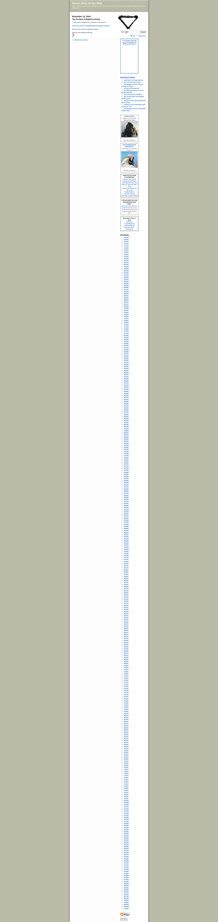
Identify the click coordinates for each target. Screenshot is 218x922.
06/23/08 (126, 852)
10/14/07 (126, 750)
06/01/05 (126, 399)
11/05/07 (126, 771)
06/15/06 (126, 514)
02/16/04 (126, 262)
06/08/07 (126, 634)
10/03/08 (126, 908)
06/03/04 (126, 300)
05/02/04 (126, 283)
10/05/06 (126, 545)
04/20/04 (126, 273)
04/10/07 (126, 580)
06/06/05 (126, 408)
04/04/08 (126, 836)
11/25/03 (126, 250)
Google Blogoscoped (129, 223)
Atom (125, 920)
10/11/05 (126, 445)
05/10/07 (126, 597)
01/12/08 (126, 809)
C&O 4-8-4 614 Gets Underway (133, 94)
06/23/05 (126, 422)
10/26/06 (126, 549)
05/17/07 (126, 607)
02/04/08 (126, 825)
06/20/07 (126, 651)
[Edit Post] (95, 36)
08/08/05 (126, 437)
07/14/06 (126, 522)
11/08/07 (126, 777)
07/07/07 (126, 676)
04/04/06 (126, 480)
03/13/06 (126, 468)
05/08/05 (126, 372)
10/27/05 (126, 453)
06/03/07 (126, 626)
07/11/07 (126, 684)
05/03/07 (126, 588)
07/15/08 (126, 865)
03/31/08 (126, 833)
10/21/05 (126, 451)
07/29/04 (126, 314)
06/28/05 (126, 426)
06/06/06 (126, 505)
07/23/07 (126, 701)
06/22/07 (126, 655)
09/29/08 (126, 906)
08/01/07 (126, 715)
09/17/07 (126, 742)
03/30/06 (126, 476)
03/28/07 (126, 570)
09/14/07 (126, 740)
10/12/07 (126, 748)
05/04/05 (126, 366)
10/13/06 (126, 547)
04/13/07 (126, 582)
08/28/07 (126, 730)
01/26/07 (126, 561)
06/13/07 (126, 640)
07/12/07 (126, 686)
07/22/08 (126, 869)
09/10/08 (126, 902)
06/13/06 (126, 512)
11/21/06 (126, 551)
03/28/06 (126, 472)
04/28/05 (126, 364)
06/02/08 (126, 848)
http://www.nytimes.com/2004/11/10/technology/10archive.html (90, 25)
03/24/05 (126, 349)
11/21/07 (126, 784)
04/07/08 (126, 838)
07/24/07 (126, 703)
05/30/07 (126, 622)
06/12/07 (126, 638)
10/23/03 (126, 237)
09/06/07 (126, 734)
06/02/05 (126, 401)
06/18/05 (126, 418)
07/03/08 (126, 856)
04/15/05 (126, 358)
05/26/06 (126, 499)
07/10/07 (126, 682)
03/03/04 (126, 266)
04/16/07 (126, 584)
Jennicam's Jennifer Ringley (129, 181)
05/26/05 (126, 393)
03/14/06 (126, 470)
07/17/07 (126, 694)
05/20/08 (126, 846)
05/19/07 (126, 611)
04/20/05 (126, 360)
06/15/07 (126, 642)
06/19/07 (126, 649)
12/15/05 (126, 460)
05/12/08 (126, 844)
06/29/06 (126, 518)
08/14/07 (126, 719)
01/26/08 (126, 819)
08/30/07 (126, 732)
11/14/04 (126, 327)
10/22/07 (126, 755)
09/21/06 (126, 543)
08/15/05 (126, 439)
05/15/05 (126, 379)
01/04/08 (126, 805)
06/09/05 (126, 410)
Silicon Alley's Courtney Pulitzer (129, 195)
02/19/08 (126, 827)
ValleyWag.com (129, 229)
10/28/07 (126, 763)
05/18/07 (126, 609)
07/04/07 (126, 669)
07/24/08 (126, 871)
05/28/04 (126, 298)
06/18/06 (126, 516)
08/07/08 (126, 885)
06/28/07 (126, 661)
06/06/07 (126, 630)
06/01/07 (126, 624)
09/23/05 (126, 441)
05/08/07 (126, 593)
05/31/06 (126, 501)
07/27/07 (126, 709)
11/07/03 (126, 244)
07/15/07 (126, 690)
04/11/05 (126, 354)
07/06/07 (126, 674)
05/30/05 (126, 397)
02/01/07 (126, 566)
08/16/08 (126, 894)
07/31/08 (126, 881)
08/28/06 (126, 532)
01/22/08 (126, 817)
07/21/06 (126, 524)
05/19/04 (126, 291)
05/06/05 (126, 370)
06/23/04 (126, 304)
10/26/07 (126, 759)
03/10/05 (126, 341)
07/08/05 (126, 431)
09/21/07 (126, 744)
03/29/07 (126, 572)
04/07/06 (126, 482)
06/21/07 (126, 653)
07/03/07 (126, 667)
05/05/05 (126, 368)
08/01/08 (126, 883)
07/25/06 (126, 526)
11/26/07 (126, 786)
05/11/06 (126, 493)
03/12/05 (126, 343)
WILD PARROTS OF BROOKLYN (129, 146)
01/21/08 (126, 815)
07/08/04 (126, 308)
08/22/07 (126, 728)
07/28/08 (126, 875)
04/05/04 (126, 268)
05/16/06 (126, 495)
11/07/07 (126, 775)
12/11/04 (126, 333)
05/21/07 (126, 615)
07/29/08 (126, 877)
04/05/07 (126, 576)
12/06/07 (126, 790)
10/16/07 (126, 752)
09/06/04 (126, 316)
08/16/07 (126, 721)
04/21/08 (126, 840)
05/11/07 (126, 599)
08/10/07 (126, 717)
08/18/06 (126, 530)
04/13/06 (126, 484)
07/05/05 (126, 428)
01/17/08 (126, 811)
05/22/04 (126, 295)
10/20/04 (126, 318)
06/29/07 (126, 663)
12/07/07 (126, 792)
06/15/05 (126, 416)
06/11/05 (126, 412)
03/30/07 (126, 574)
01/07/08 (126, 807)
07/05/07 (126, 672)
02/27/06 (126, 466)
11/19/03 (126, 246)
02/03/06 (126, 464)
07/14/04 (126, 310)
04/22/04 (126, 277)
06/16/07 (126, 645)
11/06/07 (126, 773)
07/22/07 (126, 698)
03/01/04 (126, 264)
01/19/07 (126, 559)
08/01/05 (126, 433)
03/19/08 (126, 829)
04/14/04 (126, 270)
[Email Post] (95, 34)
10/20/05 (126, 449)
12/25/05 (126, 462)
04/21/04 (126, 275)
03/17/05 (126, 347)
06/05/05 (126, 406)
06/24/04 (126, 306)
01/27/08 (126, 821)
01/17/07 (126, 557)
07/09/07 (126, 680)
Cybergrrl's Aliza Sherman (129, 179)
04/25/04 (126, 281)
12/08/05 (126, 458)
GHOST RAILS (129, 116)
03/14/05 (126, 345)
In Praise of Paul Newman (131, 88)
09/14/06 (126, 541)
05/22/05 (126, 389)
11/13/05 (126, 455)
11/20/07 (126, 782)
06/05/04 (126, 302)
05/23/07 (126, 620)
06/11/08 (126, 850)
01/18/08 (126, 813)
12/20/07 (126, 794)
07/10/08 (126, 861)
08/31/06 (126, 534)
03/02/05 (126, 337)
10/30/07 (126, 765)
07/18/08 (126, 867)
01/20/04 (126, 256)
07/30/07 (126, 711)
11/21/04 (126, 331)
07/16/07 (126, 692)
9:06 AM (89, 32)
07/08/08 (126, 858)
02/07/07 (126, 568)
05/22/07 (126, 617)
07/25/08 (126, 873)
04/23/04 (126, 279)
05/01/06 (126, 487)
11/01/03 (126, 241)
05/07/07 (126, 591)
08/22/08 (126, 898)
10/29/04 (126, 322)
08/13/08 (126, 892)
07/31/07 (126, 713)
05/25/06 (126, 497)
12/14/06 (126, 555)
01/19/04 (126, 254)
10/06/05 (126, 443)
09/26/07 (126, 746)
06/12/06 (126, 509)
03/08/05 (126, 339)
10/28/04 (126, 320)
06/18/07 (126, 647)
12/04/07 (126, 788)
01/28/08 (126, 823)
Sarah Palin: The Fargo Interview (133, 80)
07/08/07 (126, 678)
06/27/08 (126, 854)
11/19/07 (126, 780)
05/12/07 (126, 601)
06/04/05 (126, 403)
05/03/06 (126, 491)
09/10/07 (126, 736)
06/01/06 (126, 503)
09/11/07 (126, 738)
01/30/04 (126, 258)
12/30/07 (126, 798)
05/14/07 (126, 603)
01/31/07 (126, 563)
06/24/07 (126, 657)
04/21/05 (126, 362)
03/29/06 (126, 474)
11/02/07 (126, 769)
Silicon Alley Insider (129, 227)
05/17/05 (126, 383)
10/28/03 (126, 239)
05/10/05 (126, 374)
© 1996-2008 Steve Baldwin (80, 40)
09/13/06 (126, 539)
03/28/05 (126, 352)
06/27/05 (126, 424)
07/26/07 (126, 707)
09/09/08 (126, 900)
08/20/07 (126, 726)
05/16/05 (126, 381)
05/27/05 (126, 395)
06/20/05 (126, 420)
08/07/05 (126, 435)
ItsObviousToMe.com (129, 225)
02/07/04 (126, 260)
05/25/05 (126, 391)
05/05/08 (126, 842)
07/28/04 (126, 312)
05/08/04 (126, 287)
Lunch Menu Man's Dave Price (129, 182)
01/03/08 (126, 802)
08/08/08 (126, 888)
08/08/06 (126, 528)
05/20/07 (126, 613)
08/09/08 (126, 890)
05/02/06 (126, 489)
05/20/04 (126, 293)
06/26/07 (126, 659)
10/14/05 (126, 447)
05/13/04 (126, 289)
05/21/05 (126, 387)
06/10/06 (126, 507)
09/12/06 (126, 536)
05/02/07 (126, 586)
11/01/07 (126, 767)
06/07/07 (126, 632)
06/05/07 (126, 628)
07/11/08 (126, 863)
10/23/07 (126, 757)
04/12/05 (126, 356)
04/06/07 (126, 578)
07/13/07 (126, 688)
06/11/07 (126, 636)
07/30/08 (126, 879)
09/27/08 (126, 904)
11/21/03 (126, 248)
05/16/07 (126, 605)
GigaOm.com (129, 222)
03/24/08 (126, 831)
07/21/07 (126, 696)
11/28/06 (126, 553)
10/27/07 (126, 761)
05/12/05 (126, 377)
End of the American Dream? (132, 82)
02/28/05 (126, 335)
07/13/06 (126, 520)
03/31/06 (126, 478)
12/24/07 (126, 796)
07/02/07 (126, 665)
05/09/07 (126, 595)
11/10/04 (126, 325)
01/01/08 (126, 800)
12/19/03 (126, 252)
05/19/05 (126, 385)
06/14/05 (126, 414)
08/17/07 (126, 723)
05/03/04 (126, 285)
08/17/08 (126, 896)
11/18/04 (126, 329)
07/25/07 (126, 705)
